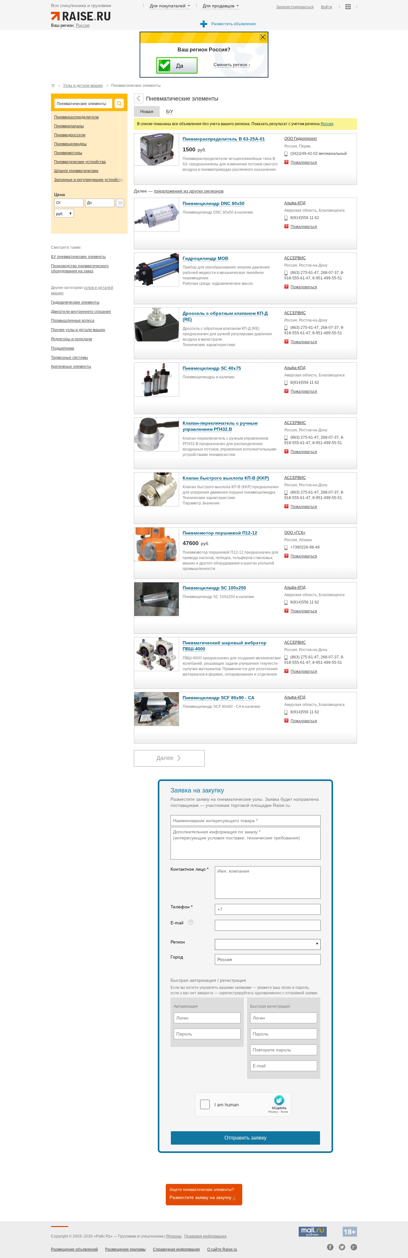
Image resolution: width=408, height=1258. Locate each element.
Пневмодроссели (69, 135)
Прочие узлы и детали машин (78, 330)
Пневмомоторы (68, 153)
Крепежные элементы (71, 366)
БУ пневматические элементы (78, 256)
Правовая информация (205, 1236)
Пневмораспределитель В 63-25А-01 (224, 138)
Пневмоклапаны (69, 126)
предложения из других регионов (188, 190)
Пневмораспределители (76, 117)
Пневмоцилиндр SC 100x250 (214, 587)
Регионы (174, 1236)
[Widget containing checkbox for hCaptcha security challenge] (243, 1104)
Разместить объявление (233, 24)
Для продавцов (218, 5)
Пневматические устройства (80, 162)
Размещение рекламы (125, 1249)
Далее (165, 758)
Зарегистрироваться (295, 7)
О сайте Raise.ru (222, 1249)
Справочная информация (176, 1249)
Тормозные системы (69, 357)
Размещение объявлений (74, 1249)
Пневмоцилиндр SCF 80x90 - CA (218, 697)
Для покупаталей (168, 5)
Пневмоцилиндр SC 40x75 (212, 368)
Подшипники (62, 348)
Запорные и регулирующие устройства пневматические (105, 180)
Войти (326, 7)
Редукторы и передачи (71, 339)
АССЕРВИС (295, 258)
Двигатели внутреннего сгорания (81, 311)
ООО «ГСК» (294, 532)
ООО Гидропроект (300, 138)
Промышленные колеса (72, 320)
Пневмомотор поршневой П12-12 (220, 532)
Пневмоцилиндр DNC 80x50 (213, 203)
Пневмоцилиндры (70, 144)
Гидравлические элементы (75, 302)
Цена (59, 194)
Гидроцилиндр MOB (205, 258)
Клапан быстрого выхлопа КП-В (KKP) (226, 478)
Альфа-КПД (294, 203)
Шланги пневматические (76, 171)
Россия (327, 124)
